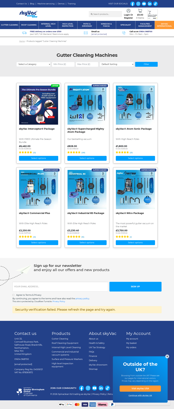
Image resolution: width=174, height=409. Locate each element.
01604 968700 (145, 31)
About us (93, 339)
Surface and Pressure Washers (67, 359)
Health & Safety (97, 343)
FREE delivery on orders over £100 (45, 31)
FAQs (91, 352)
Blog (32, 3)
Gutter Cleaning (9, 25)
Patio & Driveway (87, 25)
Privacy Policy (58, 301)
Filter (146, 64)
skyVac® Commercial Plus (34, 213)
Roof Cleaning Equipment (65, 343)
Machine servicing (46, 3)
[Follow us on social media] (81, 388)
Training (72, 3)
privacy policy (82, 298)
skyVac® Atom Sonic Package (134, 128)
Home (22, 41)
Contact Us (21, 3)
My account (132, 339)
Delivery (93, 360)
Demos (61, 3)
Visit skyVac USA (140, 388)
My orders (131, 347)
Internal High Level (48, 25)
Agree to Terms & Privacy (28, 295)
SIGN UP (135, 286)
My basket (131, 343)
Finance (93, 356)
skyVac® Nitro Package (130, 213)
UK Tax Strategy (97, 347)
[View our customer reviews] (152, 14)
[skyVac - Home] (28, 14)
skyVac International (164, 25)
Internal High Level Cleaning (66, 347)
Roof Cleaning (29, 25)
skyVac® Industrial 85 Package (85, 213)
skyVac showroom (98, 365)
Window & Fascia (106, 25)
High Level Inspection (67, 25)
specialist (126, 25)
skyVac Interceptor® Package (37, 128)
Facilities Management (145, 25)
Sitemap (93, 369)
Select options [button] (38, 158)
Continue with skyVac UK (140, 395)
